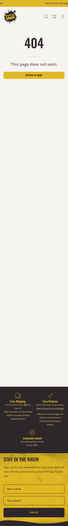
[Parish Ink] (10, 16)
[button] (45, 16)
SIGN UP (34, 512)
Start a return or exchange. (50, 408)
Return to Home (34, 75)
